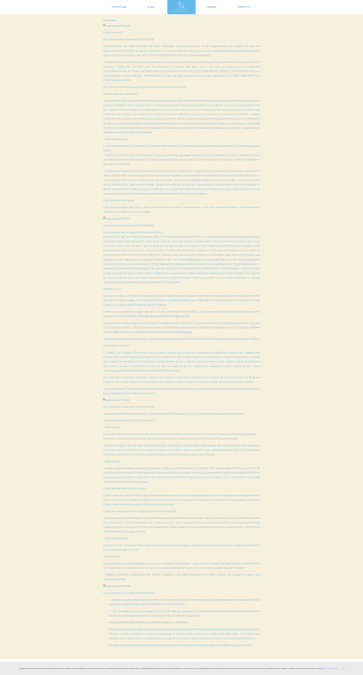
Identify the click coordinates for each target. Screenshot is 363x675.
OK (342, 668)
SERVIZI (211, 7)
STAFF (151, 7)
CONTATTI (244, 7)
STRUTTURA (119, 7)
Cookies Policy (332, 668)
